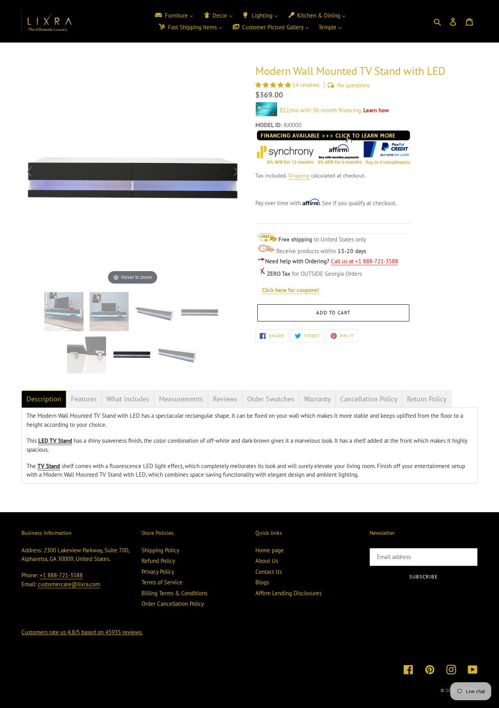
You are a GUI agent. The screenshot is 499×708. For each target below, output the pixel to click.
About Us (266, 560)
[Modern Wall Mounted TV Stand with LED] (177, 353)
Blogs (262, 582)
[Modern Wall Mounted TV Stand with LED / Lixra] (64, 311)
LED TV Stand (55, 440)
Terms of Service (162, 582)
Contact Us (268, 571)
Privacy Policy (158, 571)
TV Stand (48, 466)
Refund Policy (158, 560)
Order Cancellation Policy (173, 603)
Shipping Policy (160, 550)
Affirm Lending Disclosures (288, 593)
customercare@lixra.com (69, 584)
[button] (273, 85)
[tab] (43, 399)
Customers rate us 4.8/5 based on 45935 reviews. (82, 632)
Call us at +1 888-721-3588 (364, 261)
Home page (269, 550)
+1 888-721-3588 (61, 575)
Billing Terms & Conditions (174, 593)
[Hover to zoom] (132, 175)
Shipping (299, 175)
